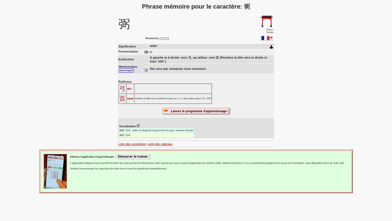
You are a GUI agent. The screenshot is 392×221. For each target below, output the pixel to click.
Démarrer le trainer (133, 156)
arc (129, 88)
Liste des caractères (132, 144)
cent (130, 98)
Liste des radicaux (160, 144)
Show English (126, 70)
